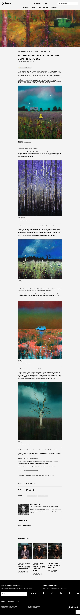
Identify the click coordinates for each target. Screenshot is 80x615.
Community (54, 7)
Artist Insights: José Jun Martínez (39, 569)
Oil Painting (43, 495)
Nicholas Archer (31, 495)
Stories (33, 7)
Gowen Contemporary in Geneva (50, 466)
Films (39, 7)
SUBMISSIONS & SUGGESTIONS (12, 601)
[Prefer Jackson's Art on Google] (25, 68)
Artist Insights (22, 562)
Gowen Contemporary (40, 378)
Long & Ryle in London (36, 466)
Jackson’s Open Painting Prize (47, 71)
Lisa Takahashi (27, 64)
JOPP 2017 (50, 51)
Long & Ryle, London (44, 80)
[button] (26, 489)
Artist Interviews (23, 51)
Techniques (26, 7)
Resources (45, 7)
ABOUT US (3, 601)
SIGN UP (33, 593)
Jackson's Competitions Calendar (38, 51)
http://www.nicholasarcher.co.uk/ (31, 470)
